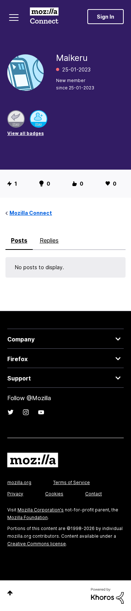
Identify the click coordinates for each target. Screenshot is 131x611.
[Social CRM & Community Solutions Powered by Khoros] (107, 595)
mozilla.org (19, 482)
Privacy (15, 493)
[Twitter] (10, 412)
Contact (93, 493)
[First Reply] (16, 119)
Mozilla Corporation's (40, 510)
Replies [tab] (49, 240)
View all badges (25, 133)
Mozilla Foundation (27, 517)
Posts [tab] (19, 240)
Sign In (105, 16)
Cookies (54, 493)
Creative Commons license (36, 543)
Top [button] (10, 593)
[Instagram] (26, 412)
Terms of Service (71, 482)
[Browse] (13, 17)
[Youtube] (41, 412)
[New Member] (38, 119)
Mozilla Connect (44, 16)
